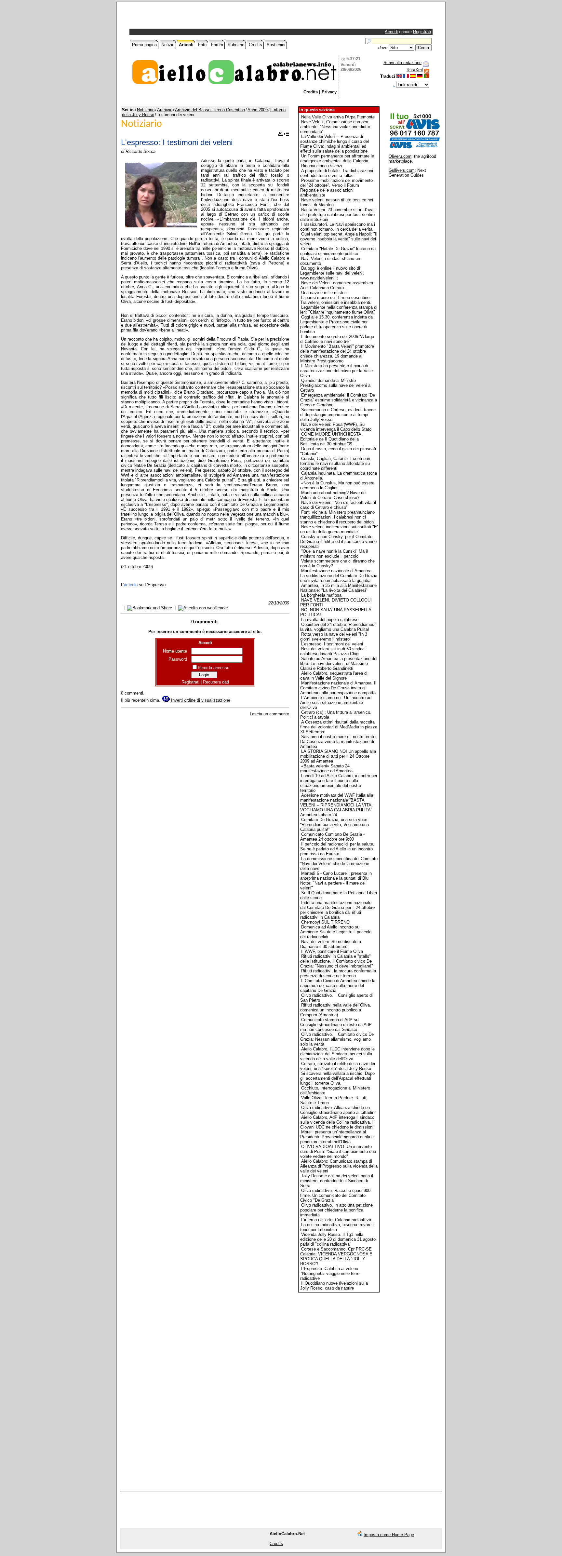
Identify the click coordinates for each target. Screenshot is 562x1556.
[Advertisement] (207, 17)
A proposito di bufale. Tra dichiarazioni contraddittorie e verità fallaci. (336, 173)
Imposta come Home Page (389, 1534)
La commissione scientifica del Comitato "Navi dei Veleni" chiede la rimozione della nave (339, 863)
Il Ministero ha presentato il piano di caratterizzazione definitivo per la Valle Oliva (336, 370)
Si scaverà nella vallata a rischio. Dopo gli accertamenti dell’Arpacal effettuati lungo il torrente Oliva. (337, 1078)
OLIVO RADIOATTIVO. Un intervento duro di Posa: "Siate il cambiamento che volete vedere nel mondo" (338, 1151)
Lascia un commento (269, 713)
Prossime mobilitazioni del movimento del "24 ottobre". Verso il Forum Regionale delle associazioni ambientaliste (336, 187)
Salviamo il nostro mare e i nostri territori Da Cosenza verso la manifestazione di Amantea (339, 741)
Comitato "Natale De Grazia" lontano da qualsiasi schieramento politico (338, 251)
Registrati (422, 31)
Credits (255, 44)
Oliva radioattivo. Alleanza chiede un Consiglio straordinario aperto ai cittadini (337, 1110)
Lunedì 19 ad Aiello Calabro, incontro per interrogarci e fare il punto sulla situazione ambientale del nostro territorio (338, 783)
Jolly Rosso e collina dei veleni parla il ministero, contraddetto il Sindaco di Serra (336, 1180)
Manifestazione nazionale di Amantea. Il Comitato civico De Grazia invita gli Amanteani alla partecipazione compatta (338, 688)
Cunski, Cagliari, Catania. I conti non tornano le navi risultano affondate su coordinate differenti (335, 463)
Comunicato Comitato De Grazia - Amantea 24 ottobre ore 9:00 (332, 837)
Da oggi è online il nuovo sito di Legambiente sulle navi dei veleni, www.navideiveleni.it (332, 273)
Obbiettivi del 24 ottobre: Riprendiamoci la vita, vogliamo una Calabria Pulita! (337, 627)
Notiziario (145, 109)
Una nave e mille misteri (324, 292)
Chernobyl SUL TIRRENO (325, 922)
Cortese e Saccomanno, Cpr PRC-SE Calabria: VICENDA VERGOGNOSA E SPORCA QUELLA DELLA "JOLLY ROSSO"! (336, 1256)
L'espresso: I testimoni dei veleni (332, 644)
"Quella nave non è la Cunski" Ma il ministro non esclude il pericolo (334, 554)
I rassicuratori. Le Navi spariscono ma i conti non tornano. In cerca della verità (337, 227)
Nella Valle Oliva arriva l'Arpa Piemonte (338, 117)
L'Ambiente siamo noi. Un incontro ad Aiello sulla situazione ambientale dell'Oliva (335, 702)
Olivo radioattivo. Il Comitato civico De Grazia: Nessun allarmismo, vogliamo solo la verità (337, 1039)
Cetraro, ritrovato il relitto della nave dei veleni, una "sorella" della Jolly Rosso (337, 1066)
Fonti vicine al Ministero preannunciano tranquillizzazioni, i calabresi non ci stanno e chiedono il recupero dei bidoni (337, 517)
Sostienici (276, 44)
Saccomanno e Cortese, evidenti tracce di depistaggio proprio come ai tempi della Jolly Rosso (338, 414)
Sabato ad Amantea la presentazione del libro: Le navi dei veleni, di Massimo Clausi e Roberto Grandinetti (338, 663)
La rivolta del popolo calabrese (329, 619)
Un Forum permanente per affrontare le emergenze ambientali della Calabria (337, 158)
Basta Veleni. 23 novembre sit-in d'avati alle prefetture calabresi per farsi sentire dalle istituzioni (338, 214)
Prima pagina (144, 44)
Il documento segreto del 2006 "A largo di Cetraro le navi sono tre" (337, 339)
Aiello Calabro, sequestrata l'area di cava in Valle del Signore (334, 676)
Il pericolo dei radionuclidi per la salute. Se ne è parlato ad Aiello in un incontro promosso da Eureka (337, 849)
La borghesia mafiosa (321, 595)
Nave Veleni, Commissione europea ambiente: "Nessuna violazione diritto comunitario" (335, 126)
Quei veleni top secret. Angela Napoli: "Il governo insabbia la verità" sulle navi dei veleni (338, 239)
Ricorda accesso (213, 667)
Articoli (186, 44)
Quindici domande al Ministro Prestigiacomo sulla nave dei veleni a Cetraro (335, 385)
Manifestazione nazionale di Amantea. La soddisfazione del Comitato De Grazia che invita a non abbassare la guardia (338, 575)
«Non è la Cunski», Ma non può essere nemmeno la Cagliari (337, 485)
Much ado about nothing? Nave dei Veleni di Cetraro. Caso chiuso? (333, 495)
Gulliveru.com (402, 170)
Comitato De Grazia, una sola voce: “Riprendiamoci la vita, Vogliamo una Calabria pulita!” (334, 824)
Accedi (391, 31)
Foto (202, 44)
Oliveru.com (400, 156)
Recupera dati (216, 682)
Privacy (329, 91)
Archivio (164, 109)
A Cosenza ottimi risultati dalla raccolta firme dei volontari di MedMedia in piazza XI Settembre (338, 727)
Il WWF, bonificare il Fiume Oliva (332, 951)
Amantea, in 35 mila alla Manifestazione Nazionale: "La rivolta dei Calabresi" (338, 588)
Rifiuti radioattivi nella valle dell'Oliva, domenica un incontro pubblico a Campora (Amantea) (335, 1010)
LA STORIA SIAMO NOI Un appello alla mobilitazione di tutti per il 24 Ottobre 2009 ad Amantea (338, 756)
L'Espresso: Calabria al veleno (329, 1268)
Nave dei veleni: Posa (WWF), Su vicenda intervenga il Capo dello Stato (335, 427)
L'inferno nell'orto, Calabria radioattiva (336, 1219)
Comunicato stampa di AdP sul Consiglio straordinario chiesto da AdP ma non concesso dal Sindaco (336, 1024)
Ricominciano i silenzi (321, 165)
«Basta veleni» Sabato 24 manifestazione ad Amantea (326, 768)
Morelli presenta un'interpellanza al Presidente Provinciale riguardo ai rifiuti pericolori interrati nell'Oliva (337, 1137)
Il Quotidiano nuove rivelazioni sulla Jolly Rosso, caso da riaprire (334, 1286)
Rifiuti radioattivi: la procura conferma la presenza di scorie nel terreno (338, 973)
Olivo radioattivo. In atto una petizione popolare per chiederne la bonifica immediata (336, 1210)
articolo (131, 584)
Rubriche (236, 44)
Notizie (167, 44)
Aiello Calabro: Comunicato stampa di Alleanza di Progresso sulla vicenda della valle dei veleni (339, 1166)
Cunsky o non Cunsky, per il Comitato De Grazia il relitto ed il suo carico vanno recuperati (338, 541)
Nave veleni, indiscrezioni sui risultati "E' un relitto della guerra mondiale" (339, 529)
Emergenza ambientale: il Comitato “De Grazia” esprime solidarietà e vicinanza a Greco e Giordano (338, 400)
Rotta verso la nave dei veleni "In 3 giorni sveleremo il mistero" (333, 637)
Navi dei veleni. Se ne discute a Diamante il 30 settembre (330, 944)
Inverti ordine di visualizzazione (200, 700)
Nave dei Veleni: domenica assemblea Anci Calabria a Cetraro (336, 285)
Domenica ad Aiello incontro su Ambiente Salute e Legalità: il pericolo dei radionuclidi (335, 932)
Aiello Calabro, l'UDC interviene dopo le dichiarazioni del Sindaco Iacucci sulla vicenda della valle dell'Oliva (337, 1054)
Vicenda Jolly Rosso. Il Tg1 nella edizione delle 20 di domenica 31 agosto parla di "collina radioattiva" (338, 1239)
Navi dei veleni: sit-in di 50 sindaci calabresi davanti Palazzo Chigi (333, 651)
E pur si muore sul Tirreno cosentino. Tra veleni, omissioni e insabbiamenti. (335, 300)
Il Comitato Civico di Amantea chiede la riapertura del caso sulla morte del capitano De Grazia (337, 985)
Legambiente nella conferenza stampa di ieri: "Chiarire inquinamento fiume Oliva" (338, 310)
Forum (217, 44)
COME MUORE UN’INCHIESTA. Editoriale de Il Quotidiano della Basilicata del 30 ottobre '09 (331, 439)
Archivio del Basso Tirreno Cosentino (210, 109)
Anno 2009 (258, 109)
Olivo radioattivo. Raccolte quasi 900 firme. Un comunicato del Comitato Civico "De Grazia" (335, 1195)
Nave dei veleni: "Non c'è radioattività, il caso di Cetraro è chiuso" (338, 505)
